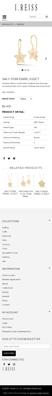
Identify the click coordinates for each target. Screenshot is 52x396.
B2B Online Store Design (15, 393)
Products (7, 24)
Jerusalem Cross (9, 253)
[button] (22, 70)
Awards (5, 296)
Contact (6, 305)
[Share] (4, 157)
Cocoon (6, 244)
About (5, 284)
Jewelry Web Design (39, 393)
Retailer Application (11, 279)
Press (4, 300)
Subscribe (8, 353)
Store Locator (8, 275)
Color (4, 248)
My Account (7, 319)
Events (5, 292)
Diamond (6, 236)
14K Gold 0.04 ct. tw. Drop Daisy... (26, 193)
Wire (4, 240)
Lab (4, 261)
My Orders (7, 327)
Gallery (5, 227)
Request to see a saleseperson (16, 331)
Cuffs (4, 232)
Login (4, 323)
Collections (7, 288)
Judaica (5, 257)
